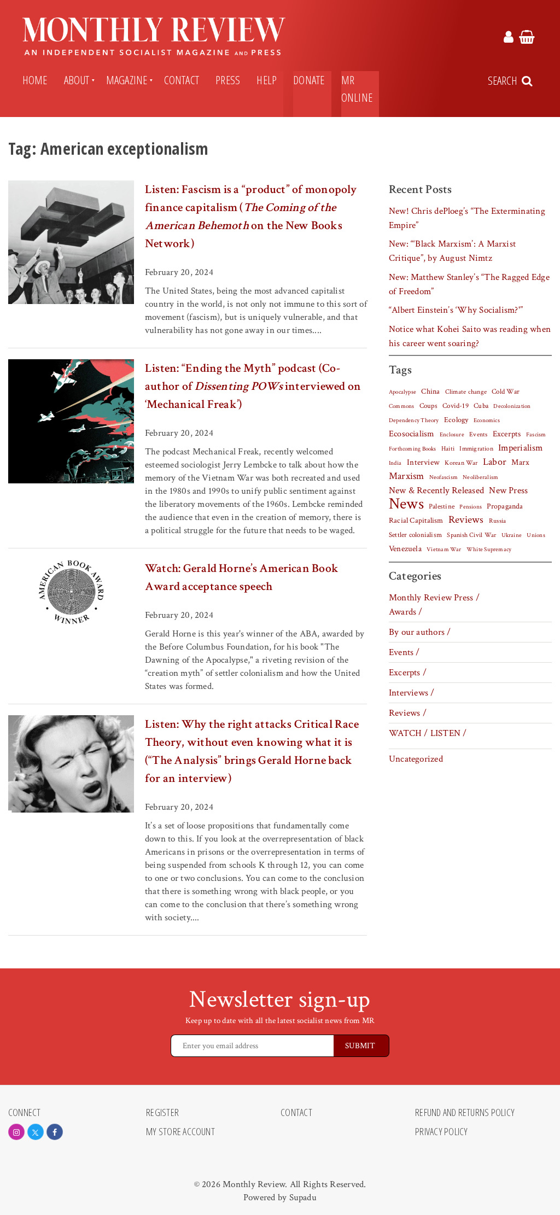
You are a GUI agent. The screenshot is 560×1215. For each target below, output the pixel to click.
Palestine (441, 506)
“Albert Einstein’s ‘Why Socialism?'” (456, 310)
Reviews (466, 520)
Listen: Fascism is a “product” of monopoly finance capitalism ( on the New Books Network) (251, 217)
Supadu (303, 1197)
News (406, 503)
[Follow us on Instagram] (16, 1132)
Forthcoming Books (412, 449)
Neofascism (443, 477)
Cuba (481, 406)
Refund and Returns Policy (465, 1113)
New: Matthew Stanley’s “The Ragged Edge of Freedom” (469, 284)
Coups (428, 406)
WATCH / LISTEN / (428, 733)
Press (227, 79)
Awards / (406, 612)
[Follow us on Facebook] (54, 1132)
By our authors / (420, 632)
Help (266, 79)
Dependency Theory (414, 420)
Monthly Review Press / (434, 598)
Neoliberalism (480, 477)
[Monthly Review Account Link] (508, 39)
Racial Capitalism (416, 520)
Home (35, 79)
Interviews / (412, 693)
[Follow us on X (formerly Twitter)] (35, 1132)
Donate (308, 79)
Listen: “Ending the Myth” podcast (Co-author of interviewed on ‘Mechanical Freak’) (253, 386)
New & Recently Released (436, 490)
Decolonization (511, 406)
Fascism (536, 434)
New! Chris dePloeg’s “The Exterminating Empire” (467, 218)
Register (162, 1113)
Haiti (447, 448)
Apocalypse (402, 392)
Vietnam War (444, 549)
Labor (494, 461)
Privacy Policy (441, 1132)
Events (478, 434)
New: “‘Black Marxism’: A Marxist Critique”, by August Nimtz (452, 251)
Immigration (476, 449)
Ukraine (511, 535)
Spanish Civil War (471, 534)
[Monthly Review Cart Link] (527, 39)
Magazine (127, 79)
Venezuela (405, 549)
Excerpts (507, 434)
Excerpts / (408, 673)
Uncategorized (416, 759)
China (430, 391)
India (395, 463)
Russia (497, 521)
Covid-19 (455, 406)
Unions (536, 535)
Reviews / (408, 713)
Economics (487, 420)
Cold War (506, 391)
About (77, 79)
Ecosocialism (412, 433)
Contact (182, 79)
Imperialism (520, 448)
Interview (423, 462)
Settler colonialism (415, 535)
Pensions (470, 507)
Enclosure (452, 435)
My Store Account (180, 1132)
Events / (404, 652)
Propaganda (505, 506)
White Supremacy (488, 549)
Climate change (466, 391)
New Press (508, 490)
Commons (402, 406)
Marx (520, 462)
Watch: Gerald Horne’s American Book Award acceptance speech (242, 577)
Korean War (461, 463)
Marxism (406, 476)
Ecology (456, 420)
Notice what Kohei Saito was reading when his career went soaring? (470, 336)
